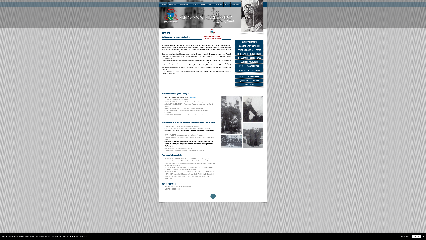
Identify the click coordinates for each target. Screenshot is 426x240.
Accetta (416, 236)
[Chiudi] (423, 236)
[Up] (213, 196)
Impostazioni (404, 236)
